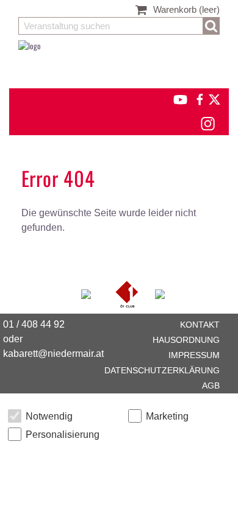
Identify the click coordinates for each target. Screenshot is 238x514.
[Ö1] (128, 293)
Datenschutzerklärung (162, 370)
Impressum (194, 355)
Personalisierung (62, 434)
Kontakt (200, 324)
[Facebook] (199, 98)
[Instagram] (207, 122)
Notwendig (49, 416)
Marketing (167, 416)
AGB (211, 385)
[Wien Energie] (160, 293)
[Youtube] (174, 98)
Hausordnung (186, 340)
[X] (212, 98)
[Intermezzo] (87, 293)
